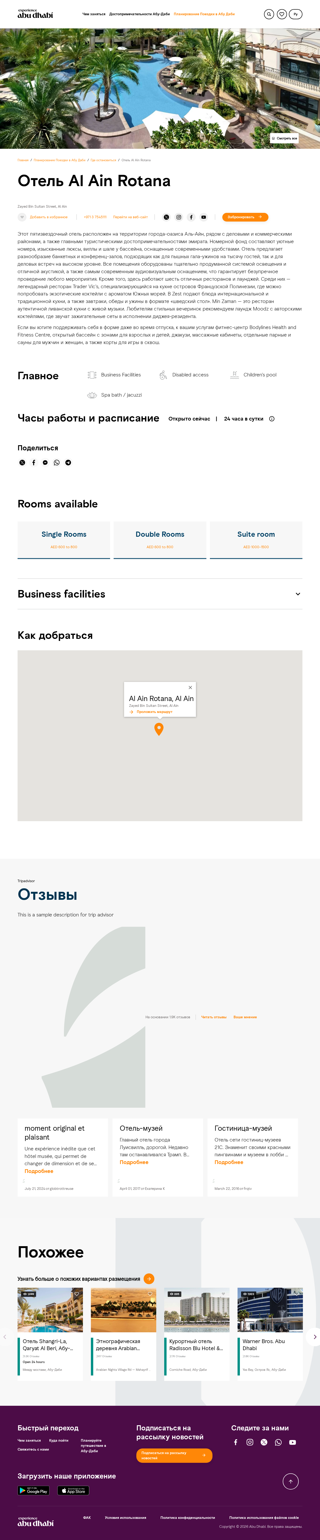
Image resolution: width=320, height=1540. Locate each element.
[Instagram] (178, 217)
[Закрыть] (190, 687)
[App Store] (73, 1490)
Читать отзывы (214, 1017)
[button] (295, 14)
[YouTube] (203, 217)
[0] (282, 14)
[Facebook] (191, 217)
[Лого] (35, 14)
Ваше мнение (245, 1017)
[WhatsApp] (278, 1442)
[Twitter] (166, 217)
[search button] (269, 14)
